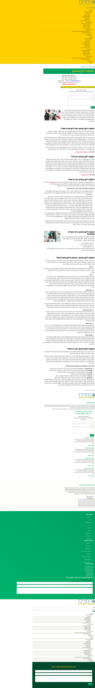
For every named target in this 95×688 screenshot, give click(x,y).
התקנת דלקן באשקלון (89, 458)
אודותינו (90, 10)
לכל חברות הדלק (86, 28)
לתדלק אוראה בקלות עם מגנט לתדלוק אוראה (81, 31)
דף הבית (93, 66)
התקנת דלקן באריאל (89, 574)
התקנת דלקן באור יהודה (88, 569)
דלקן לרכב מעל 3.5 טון (85, 20)
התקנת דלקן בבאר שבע (89, 468)
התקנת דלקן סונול (86, 25)
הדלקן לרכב (52, 182)
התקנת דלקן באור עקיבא (88, 570)
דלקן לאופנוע (87, 19)
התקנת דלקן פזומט (86, 26)
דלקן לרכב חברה (86, 18)
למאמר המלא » (90, 445)
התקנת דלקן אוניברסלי (85, 23)
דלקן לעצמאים (87, 15)
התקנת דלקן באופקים (89, 437)
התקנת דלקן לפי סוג (88, 12)
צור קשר (90, 35)
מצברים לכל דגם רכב (86, 32)
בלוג (90, 66)
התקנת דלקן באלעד (89, 573)
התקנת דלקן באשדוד (89, 448)
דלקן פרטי (88, 13)
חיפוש (94, 607)
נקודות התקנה (89, 34)
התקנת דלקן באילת (89, 571)
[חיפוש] (94, 611)
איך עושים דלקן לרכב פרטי (82, 152)
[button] (78, 87)
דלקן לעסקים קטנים (86, 16)
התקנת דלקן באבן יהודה (88, 566)
